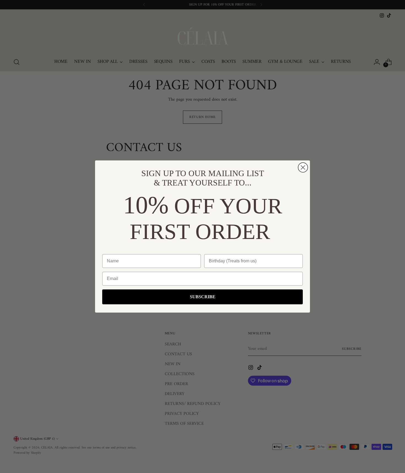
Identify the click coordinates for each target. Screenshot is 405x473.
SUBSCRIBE (202, 296)
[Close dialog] (303, 167)
